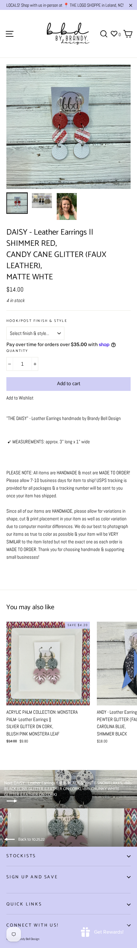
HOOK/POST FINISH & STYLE (36, 321)
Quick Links (24, 904)
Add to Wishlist (19, 398)
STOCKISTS (21, 856)
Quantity (17, 351)
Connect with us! (32, 925)
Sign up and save (32, 877)
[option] (68, 126)
